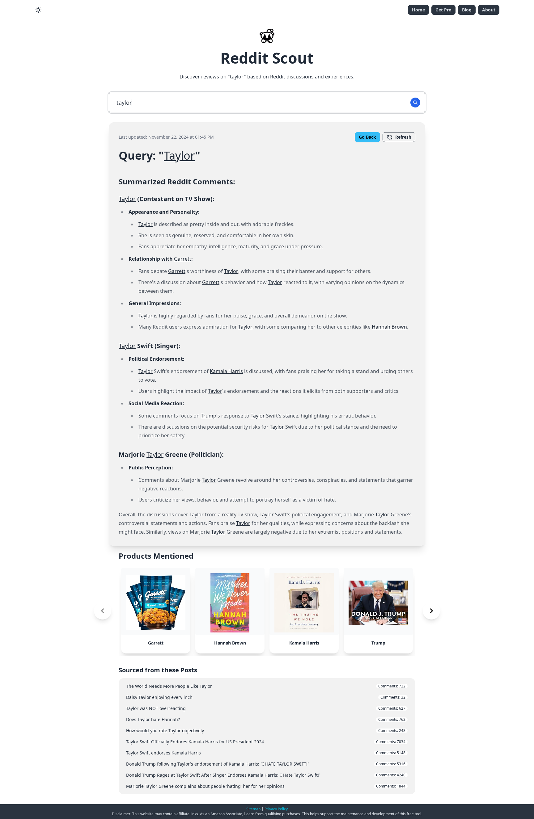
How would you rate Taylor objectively (265, 730)
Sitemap (253, 809)
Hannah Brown (389, 326)
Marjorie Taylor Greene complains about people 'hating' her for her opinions (265, 786)
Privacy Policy (276, 809)
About (488, 10)
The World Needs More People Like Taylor (265, 686)
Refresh (403, 137)
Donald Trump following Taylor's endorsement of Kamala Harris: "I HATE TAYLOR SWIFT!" (265, 764)
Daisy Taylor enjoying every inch (265, 697)
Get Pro (443, 10)
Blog (467, 10)
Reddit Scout (267, 58)
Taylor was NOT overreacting (265, 708)
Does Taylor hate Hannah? (265, 719)
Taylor (179, 155)
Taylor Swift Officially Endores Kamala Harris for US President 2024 (265, 742)
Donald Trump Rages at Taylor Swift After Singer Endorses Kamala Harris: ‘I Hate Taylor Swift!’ (265, 775)
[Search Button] (415, 102)
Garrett (182, 258)
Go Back (367, 137)
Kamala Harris (226, 371)
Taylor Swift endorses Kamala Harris (265, 753)
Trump (208, 415)
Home (418, 10)
